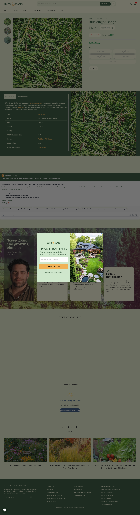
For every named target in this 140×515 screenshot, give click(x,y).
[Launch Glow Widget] (5, 510)
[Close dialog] (101, 234)
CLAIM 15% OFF (53, 266)
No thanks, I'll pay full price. (53, 272)
